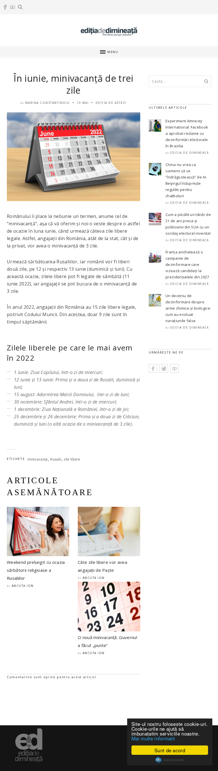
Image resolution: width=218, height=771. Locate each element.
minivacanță (38, 459)
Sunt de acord (169, 750)
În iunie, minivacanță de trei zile (73, 84)
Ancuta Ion (23, 586)
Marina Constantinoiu (47, 103)
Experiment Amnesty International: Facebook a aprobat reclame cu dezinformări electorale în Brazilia (186, 133)
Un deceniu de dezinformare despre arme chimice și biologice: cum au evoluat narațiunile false (188, 308)
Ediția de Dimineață (189, 153)
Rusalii (55, 459)
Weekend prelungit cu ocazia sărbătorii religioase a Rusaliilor (36, 570)
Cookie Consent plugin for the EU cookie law (170, 760)
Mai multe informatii (153, 738)
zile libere (72, 459)
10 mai (83, 103)
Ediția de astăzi (111, 103)
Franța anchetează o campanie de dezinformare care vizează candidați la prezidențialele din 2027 (187, 264)
